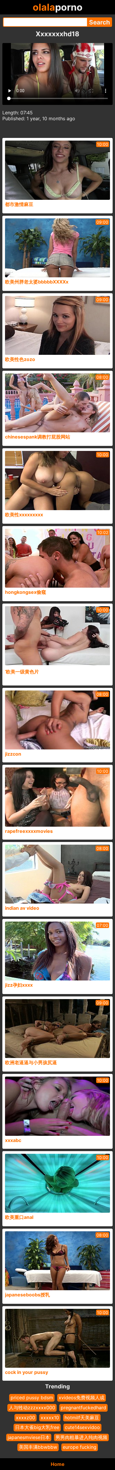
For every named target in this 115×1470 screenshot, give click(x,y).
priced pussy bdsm (32, 1397)
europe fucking (79, 1447)
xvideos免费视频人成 (81, 1397)
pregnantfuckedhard (83, 1407)
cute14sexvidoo (82, 1427)
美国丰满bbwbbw (38, 1447)
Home (58, 1464)
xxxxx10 (50, 1417)
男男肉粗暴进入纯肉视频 (81, 1437)
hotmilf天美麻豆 (82, 1417)
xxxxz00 (25, 1417)
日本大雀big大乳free (37, 1427)
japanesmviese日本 (29, 1437)
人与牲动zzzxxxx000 (32, 1407)
